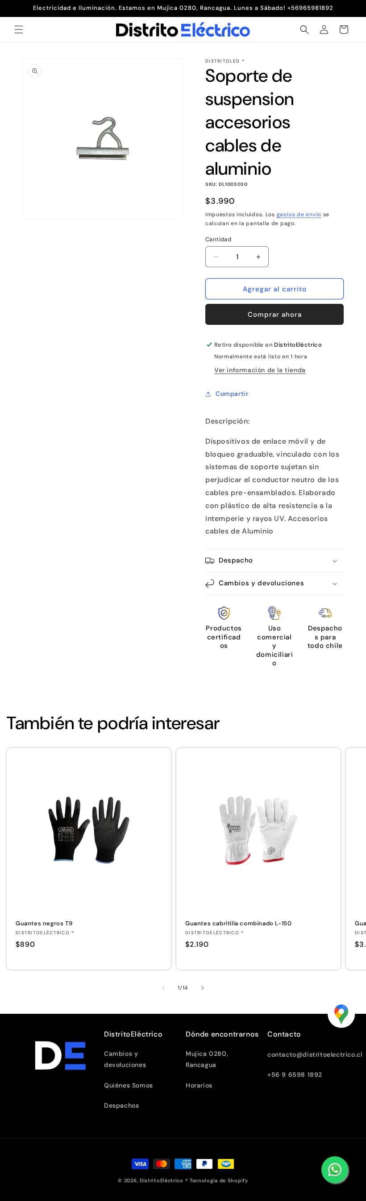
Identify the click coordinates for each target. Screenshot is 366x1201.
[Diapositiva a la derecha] (202, 988)
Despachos (121, 1105)
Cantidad (218, 239)
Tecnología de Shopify (219, 1180)
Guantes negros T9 (44, 923)
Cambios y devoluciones (125, 1059)
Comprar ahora (275, 314)
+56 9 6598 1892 (294, 1075)
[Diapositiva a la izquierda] (163, 988)
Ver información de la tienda (260, 370)
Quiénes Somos (128, 1085)
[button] (19, 29)
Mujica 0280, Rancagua (207, 1059)
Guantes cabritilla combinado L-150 (238, 923)
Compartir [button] (232, 394)
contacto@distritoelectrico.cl (314, 1054)
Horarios (199, 1085)
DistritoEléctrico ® (164, 1180)
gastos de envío (299, 214)
